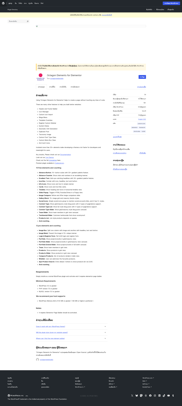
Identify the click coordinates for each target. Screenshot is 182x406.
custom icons (141, 123)
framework (142, 127)
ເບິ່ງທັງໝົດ (142, 153)
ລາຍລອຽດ (41, 87)
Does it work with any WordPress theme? (50, 326)
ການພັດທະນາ (75, 87)
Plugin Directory (13, 9)
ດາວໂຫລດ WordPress (171, 3)
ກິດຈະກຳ (111, 381)
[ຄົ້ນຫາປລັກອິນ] (28, 21)
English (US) (142, 119)
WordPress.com (148, 378)
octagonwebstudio (56, 78)
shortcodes (137, 131)
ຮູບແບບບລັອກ (45, 387)
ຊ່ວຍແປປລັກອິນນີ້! (107, 15)
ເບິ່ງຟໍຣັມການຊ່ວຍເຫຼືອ (120, 169)
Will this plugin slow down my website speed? (52, 332)
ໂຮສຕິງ (10, 384)
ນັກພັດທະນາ (78, 384)
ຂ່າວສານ (10, 381)
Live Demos (50, 157)
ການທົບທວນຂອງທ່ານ (119, 153)
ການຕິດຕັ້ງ (63, 87)
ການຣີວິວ (52, 87)
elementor (135, 127)
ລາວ (27, 396)
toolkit (143, 131)
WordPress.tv (80, 387)
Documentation (65, 155)
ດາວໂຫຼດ (142, 77)
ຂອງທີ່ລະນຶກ (113, 387)
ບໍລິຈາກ (112, 384)
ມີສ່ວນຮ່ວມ (112, 378)
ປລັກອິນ (43, 384)
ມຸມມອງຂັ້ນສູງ (117, 137)
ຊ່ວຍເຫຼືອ (77, 381)
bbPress (146, 384)
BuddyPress (147, 387)
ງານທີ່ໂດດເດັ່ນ (45, 378)
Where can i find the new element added (50, 338)
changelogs (53, 160)
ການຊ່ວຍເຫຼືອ (141, 87)
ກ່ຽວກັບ (10, 378)
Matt (145, 381)
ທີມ (42, 381)
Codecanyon (59, 163)
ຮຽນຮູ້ (77, 378)
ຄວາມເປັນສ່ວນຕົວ (13, 387)
